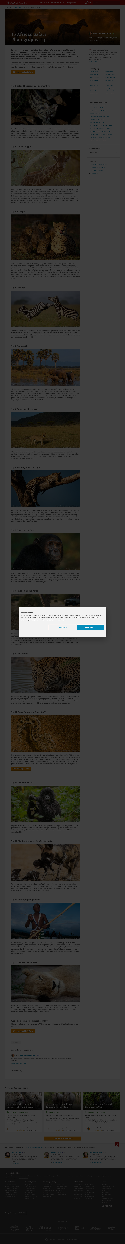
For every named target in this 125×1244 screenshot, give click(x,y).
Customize (62, 627)
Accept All (89, 627)
